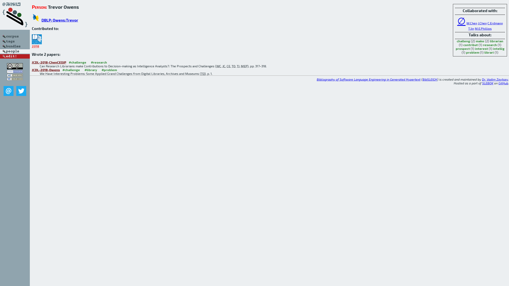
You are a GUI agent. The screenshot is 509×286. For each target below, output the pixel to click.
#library (91, 70)
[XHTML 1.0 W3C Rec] (15, 75)
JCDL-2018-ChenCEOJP (49, 62)
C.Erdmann (495, 23)
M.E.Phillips (483, 28)
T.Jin (471, 28)
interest (481, 48)
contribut (470, 45)
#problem (109, 70)
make (480, 41)
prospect (463, 48)
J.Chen (482, 23)
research (490, 45)
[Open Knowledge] (15, 72)
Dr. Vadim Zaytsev (495, 79)
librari (489, 52)
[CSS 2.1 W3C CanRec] (15, 83)
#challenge (77, 62)
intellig (498, 48)
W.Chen (471, 23)
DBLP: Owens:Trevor (60, 20)
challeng (463, 41)
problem (472, 52)
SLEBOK (487, 83)
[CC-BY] (15, 68)
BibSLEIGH (430, 79)
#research (99, 62)
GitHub (503, 83)
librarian (496, 41)
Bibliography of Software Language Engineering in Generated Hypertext (369, 79)
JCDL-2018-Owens (46, 70)
